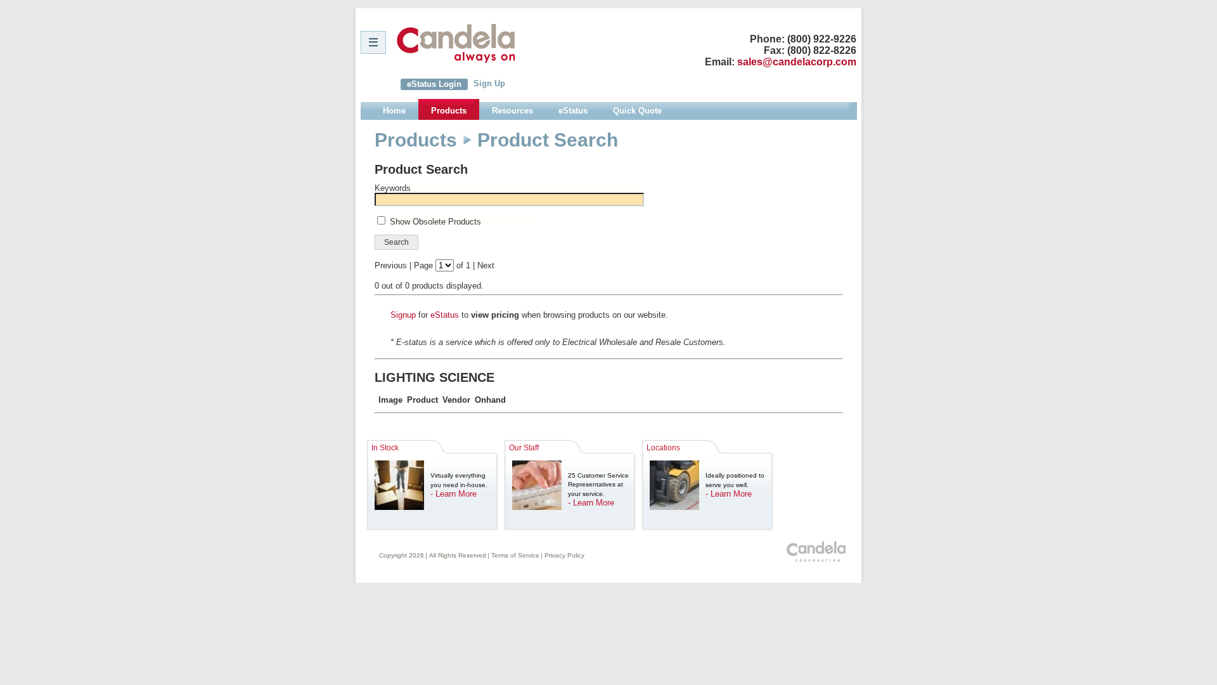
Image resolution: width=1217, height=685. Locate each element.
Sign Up (489, 83)
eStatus (444, 315)
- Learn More (453, 494)
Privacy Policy (564, 555)
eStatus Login (434, 84)
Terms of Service (515, 555)
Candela (456, 43)
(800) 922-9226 (821, 39)
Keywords (393, 188)
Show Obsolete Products (435, 221)
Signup (403, 315)
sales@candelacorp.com (796, 61)
